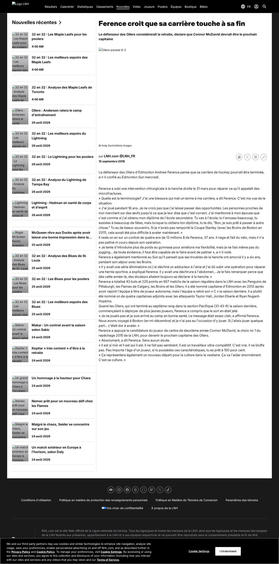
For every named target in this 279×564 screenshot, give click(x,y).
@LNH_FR (127, 156)
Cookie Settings (111, 551)
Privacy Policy (20, 551)
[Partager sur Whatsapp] (239, 157)
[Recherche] (264, 6)
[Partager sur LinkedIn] (255, 157)
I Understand (228, 551)
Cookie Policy (46, 551)
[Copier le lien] (263, 157)
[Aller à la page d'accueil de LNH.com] (26, 6)
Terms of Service (108, 559)
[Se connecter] (256, 6)
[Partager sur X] (247, 157)
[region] (139, 551)
